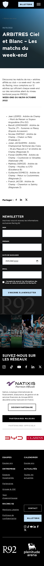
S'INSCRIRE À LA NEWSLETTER (22, 293)
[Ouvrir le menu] (39, 4)
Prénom (5, 241)
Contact (33, 508)
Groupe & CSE (9, 489)
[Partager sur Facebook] (16, 200)
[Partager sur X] (26, 200)
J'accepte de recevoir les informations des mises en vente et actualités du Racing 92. (21, 282)
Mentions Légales (10, 510)
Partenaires (7, 484)
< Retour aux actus (9, 18)
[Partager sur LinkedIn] (21, 200)
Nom (4, 227)
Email (4, 269)
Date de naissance (10, 255)
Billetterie (33, 518)
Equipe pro (7, 463)
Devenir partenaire (22, 407)
